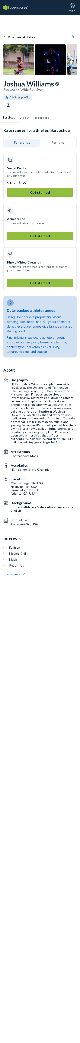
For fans (58, 142)
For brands (22, 142)
